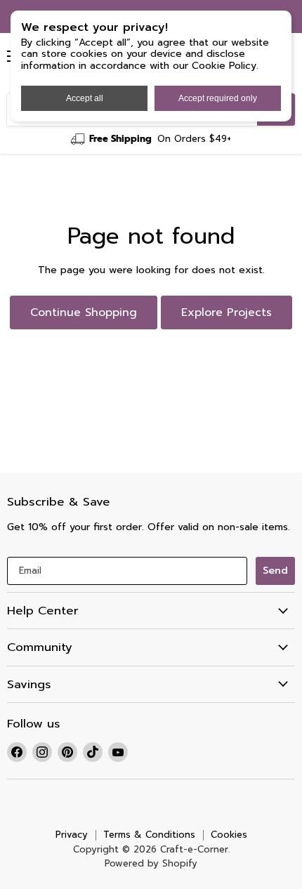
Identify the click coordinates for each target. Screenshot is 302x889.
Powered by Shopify (151, 863)
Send (275, 570)
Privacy (71, 834)
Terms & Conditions (149, 834)
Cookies (229, 834)
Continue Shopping (83, 312)
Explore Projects (226, 312)
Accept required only (217, 98)
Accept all (84, 98)
